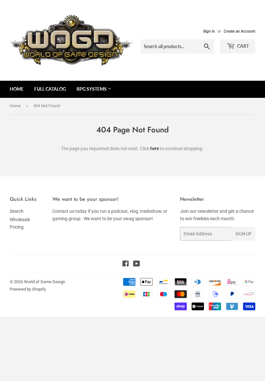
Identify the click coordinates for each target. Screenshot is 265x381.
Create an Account (239, 31)
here (154, 148)
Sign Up (243, 234)
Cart (242, 46)
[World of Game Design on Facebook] (125, 264)
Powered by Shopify (28, 289)
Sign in (209, 31)
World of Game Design (44, 281)
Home (17, 89)
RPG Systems (92, 89)
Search (17, 211)
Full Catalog (50, 89)
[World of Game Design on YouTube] (136, 264)
